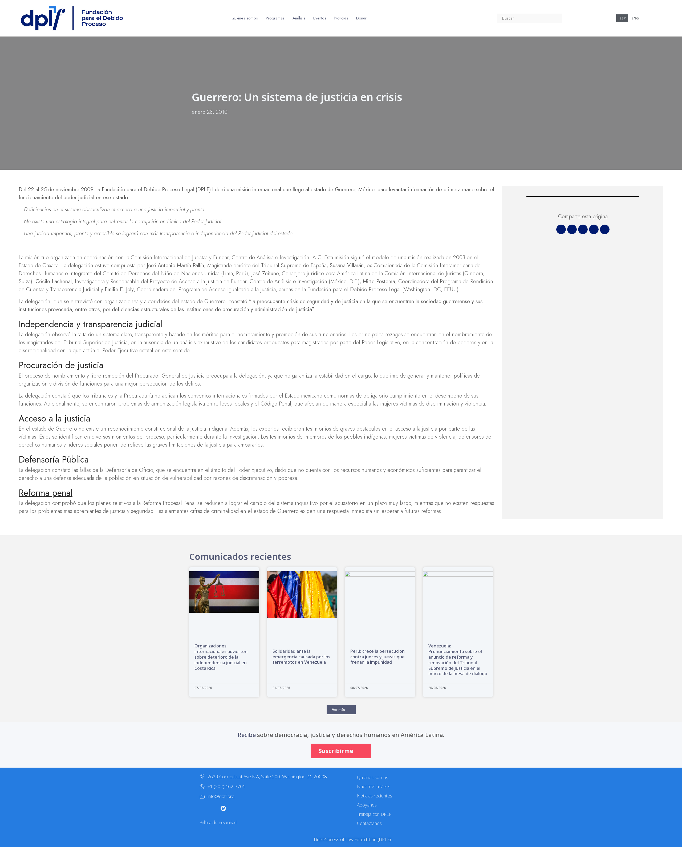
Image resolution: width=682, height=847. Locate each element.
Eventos (319, 18)
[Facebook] (244, 808)
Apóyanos (367, 805)
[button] (561, 229)
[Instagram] (212, 808)
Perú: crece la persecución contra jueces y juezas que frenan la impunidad (377, 656)
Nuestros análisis (373, 786)
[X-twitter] (202, 808)
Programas (275, 18)
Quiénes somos (245, 18)
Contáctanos (369, 823)
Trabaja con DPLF (374, 814)
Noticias (341, 18)
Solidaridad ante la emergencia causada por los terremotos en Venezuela (301, 656)
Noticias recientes (374, 796)
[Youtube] (234, 808)
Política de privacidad (218, 822)
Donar (361, 18)
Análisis (299, 18)
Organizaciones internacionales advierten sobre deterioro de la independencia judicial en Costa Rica (220, 657)
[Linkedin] (255, 808)
